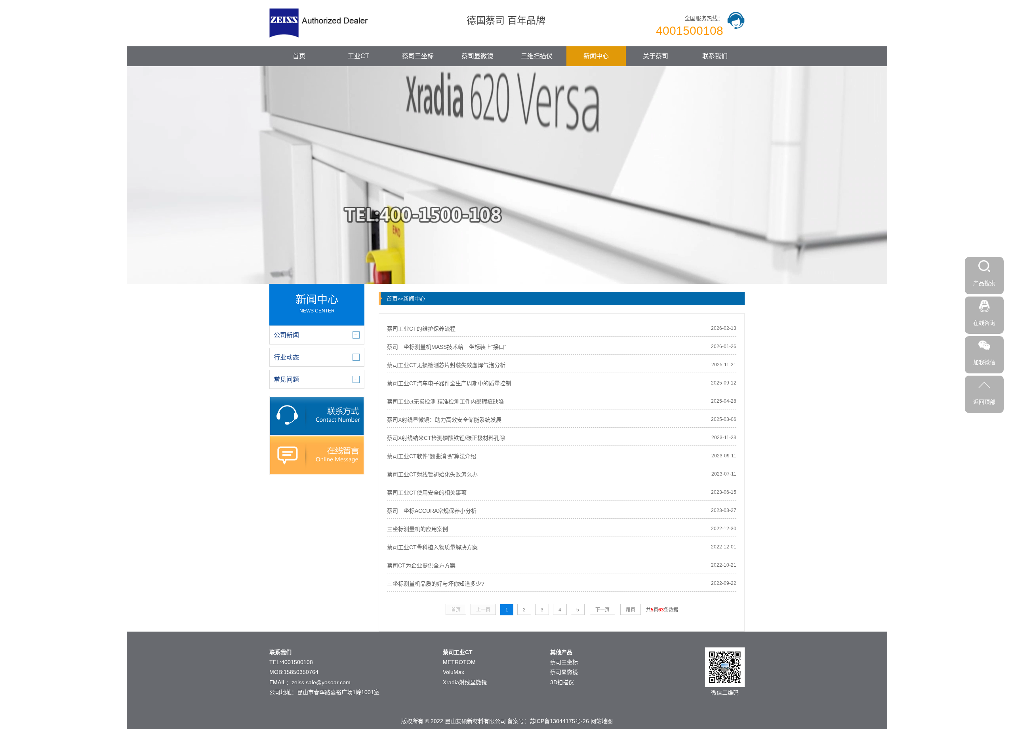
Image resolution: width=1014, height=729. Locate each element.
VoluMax (453, 672)
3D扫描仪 (562, 682)
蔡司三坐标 (418, 56)
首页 (299, 56)
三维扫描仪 (537, 56)
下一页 (602, 610)
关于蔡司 (655, 56)
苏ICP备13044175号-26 (559, 721)
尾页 (630, 610)
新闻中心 (596, 56)
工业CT (358, 56)
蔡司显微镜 (477, 56)
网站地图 (602, 721)
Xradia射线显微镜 (465, 682)
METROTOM (459, 662)
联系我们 (715, 56)
